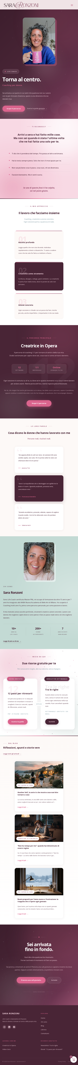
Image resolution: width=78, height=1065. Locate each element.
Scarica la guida (17, 722)
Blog (42, 1026)
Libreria (43, 1030)
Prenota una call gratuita (31, 980)
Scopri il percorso (14, 109)
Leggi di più (22, 807)
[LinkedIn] (9, 1027)
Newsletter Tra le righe (49, 1045)
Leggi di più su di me (11, 641)
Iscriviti (52, 722)
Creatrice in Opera (9, 1045)
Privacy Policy (62, 1061)
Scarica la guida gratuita (36, 108)
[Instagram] (4, 1027)
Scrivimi (54, 980)
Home (43, 1018)
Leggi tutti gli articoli (11, 754)
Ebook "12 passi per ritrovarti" (52, 1049)
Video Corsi (6, 1049)
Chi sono (44, 1022)
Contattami (45, 1033)
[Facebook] (14, 1027)
